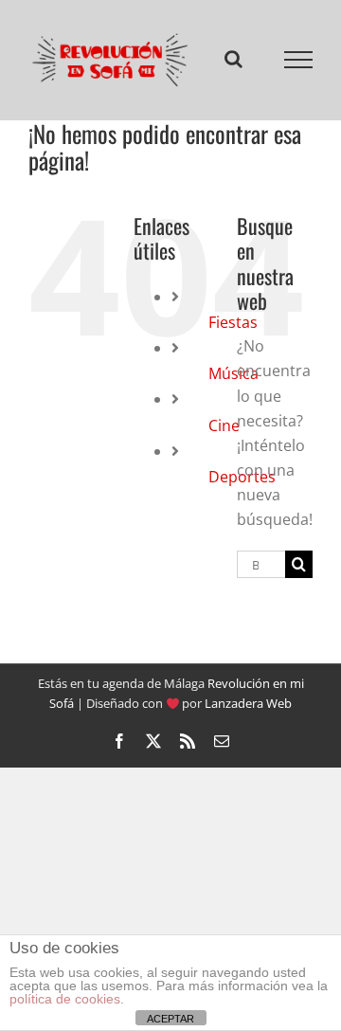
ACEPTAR (170, 1018)
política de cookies (64, 998)
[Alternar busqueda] (233, 60)
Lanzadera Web (248, 706)
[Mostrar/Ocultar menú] (298, 61)
